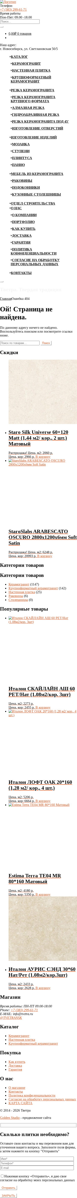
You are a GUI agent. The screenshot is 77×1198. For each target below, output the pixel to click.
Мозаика (21, 144)
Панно (18, 165)
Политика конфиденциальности (32, 1095)
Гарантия (21, 242)
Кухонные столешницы (36, 194)
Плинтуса (22, 158)
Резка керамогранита (32, 90)
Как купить (24, 229)
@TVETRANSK (11, 1018)
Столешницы (18, 600)
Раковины (22, 181)
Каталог (19, 57)
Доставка (22, 235)
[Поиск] (1, 26)
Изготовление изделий (34, 137)
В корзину (43, 457)
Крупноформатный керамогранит (33, 588)
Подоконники (26, 187)
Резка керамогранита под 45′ (40, 121)
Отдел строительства (33, 203)
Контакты (21, 273)
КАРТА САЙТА (21, 1103)
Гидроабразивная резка (35, 114)
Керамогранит (26, 63)
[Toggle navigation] (1, 281)
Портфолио (23, 222)
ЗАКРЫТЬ (8, 1195)
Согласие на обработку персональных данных (42, 1099)
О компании (24, 215)
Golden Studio (10, 1118)
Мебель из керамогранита (37, 174)
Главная (6, 298)
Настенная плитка (31, 70)
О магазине (17, 1087)
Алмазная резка (28, 108)
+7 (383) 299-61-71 (13, 9)
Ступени (21, 151)
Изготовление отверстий (37, 128)
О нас (16, 208)
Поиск (46, 343)
